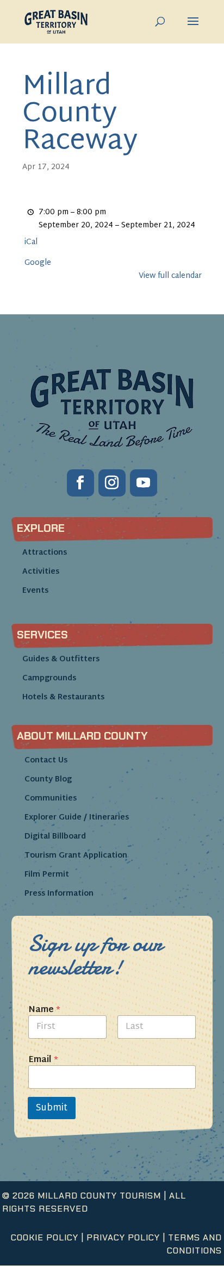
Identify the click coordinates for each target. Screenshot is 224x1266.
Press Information (59, 894)
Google (37, 263)
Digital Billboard (55, 836)
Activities (40, 572)
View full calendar (170, 276)
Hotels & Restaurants (63, 697)
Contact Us (45, 760)
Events (35, 591)
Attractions (44, 553)
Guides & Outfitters (60, 659)
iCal (31, 242)
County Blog (48, 779)
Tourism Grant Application (75, 855)
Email (43, 1060)
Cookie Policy (44, 1237)
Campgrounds (49, 678)
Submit (51, 1108)
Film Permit (46, 875)
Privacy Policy (123, 1237)
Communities (50, 798)
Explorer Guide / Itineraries (76, 817)
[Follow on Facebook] (80, 483)
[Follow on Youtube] (143, 483)
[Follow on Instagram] (112, 483)
